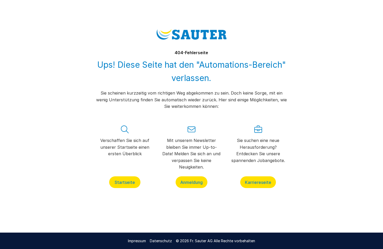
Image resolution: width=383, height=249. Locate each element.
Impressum (137, 241)
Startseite (125, 182)
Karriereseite (258, 182)
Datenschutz (161, 241)
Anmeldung (191, 182)
